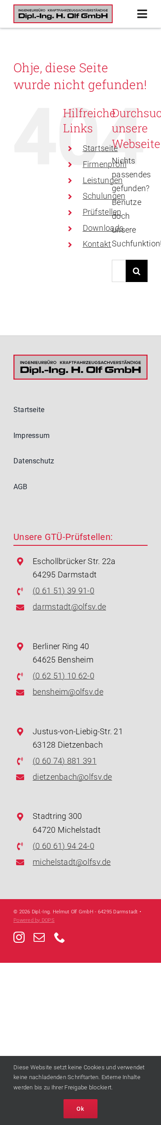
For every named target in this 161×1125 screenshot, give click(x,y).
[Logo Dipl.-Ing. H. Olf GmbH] (63, 8)
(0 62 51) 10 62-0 (63, 675)
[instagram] (19, 937)
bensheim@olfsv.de (68, 691)
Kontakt (97, 244)
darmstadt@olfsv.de (69, 606)
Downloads (103, 228)
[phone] (59, 937)
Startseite (100, 148)
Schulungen (104, 195)
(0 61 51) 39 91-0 (63, 590)
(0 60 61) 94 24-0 (63, 846)
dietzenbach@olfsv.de (72, 776)
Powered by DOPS (34, 920)
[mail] (39, 937)
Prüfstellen (102, 212)
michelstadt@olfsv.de (71, 862)
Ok (80, 1108)
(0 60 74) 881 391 (65, 760)
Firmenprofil (105, 164)
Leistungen (103, 180)
